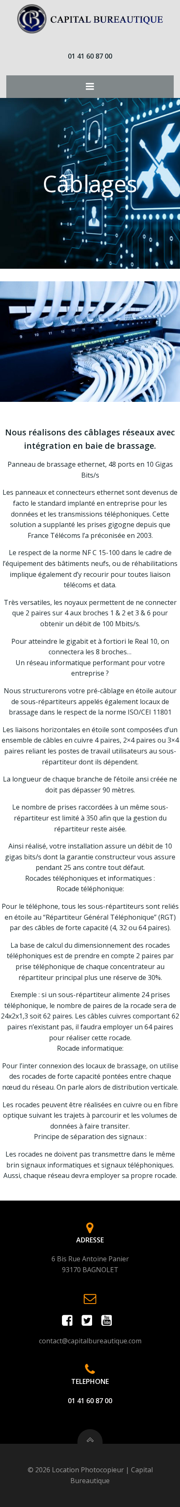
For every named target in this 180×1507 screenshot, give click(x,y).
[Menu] (90, 87)
